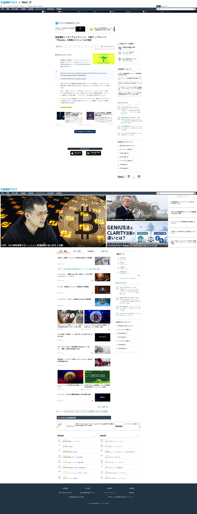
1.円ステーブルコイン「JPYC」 (72, 411)
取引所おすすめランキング (127, 145)
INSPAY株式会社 (125, 126)
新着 (8, 9)
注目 (102, 46)
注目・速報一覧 (103, 407)
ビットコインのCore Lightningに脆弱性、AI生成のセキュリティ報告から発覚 (96, 326)
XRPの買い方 (124, 164)
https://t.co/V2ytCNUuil (69, 75)
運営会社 (131, 492)
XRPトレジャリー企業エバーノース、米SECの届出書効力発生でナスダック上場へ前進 (70, 326)
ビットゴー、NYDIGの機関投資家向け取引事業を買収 (74, 394)
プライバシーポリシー (109, 492)
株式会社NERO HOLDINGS (128, 117)
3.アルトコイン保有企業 (101, 411)
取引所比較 (50, 9)
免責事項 (109, 488)
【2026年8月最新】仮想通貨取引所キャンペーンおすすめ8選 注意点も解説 (81, 269)
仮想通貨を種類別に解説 (128, 47)
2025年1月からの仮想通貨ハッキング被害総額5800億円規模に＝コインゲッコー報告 (97, 386)
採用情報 (58, 9)
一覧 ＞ (194, 196)
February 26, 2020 (81, 78)
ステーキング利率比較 (27, 6)
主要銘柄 (23, 9)
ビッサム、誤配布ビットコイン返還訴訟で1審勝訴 (73, 286)
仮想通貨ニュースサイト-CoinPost (101, 503)
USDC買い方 (17, 6)
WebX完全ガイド (165, 6)
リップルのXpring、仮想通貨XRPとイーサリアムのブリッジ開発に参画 (103, 114)
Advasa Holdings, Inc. (127, 107)
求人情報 (87, 488)
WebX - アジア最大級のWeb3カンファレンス (120, 497)
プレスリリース (40, 9)
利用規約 (131, 488)
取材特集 (30, 9)
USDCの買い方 (124, 153)
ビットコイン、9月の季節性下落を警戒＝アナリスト (70, 386)
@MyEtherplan (82, 75)
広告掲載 (65, 488)
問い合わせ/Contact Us (65, 492)
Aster (122, 133)
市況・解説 (15, 9)
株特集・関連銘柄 (38, 6)
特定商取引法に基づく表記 (76, 497)
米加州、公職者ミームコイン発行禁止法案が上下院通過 (75, 258)
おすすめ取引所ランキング (129, 59)
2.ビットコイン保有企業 (88, 411)
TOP (2, 9)
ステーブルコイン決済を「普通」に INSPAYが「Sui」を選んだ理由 (131, 128)
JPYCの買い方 (124, 157)
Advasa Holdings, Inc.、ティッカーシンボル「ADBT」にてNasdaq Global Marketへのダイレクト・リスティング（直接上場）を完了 (131, 110)
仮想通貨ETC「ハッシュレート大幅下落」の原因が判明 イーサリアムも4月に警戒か (74, 114)
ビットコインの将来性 (7, 6)
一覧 (138, 69)
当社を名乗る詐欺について (87, 492)
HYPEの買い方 (124, 168)
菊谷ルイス (59, 46)
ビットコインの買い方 (128, 52)
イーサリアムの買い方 (126, 160)
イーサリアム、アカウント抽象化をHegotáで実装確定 (74, 299)
